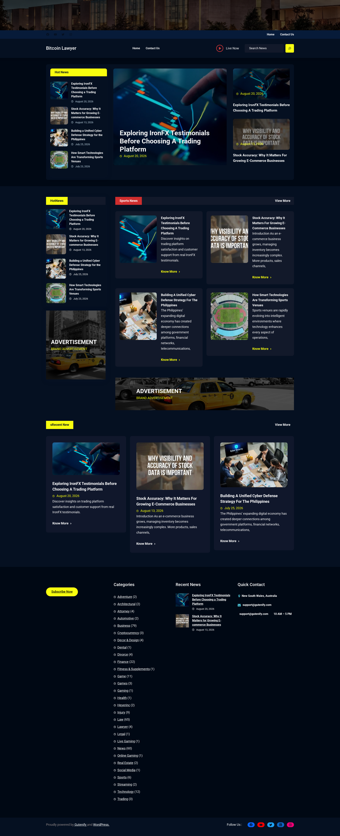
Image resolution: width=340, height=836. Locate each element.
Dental (122, 647)
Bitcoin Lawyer (61, 48)
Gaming (122, 690)
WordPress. (101, 824)
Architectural (126, 604)
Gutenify (80, 824)
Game (121, 676)
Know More (169, 271)
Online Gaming (127, 755)
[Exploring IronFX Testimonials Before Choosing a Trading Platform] (59, 91)
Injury (121, 712)
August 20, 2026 (67, 496)
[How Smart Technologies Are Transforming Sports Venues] (59, 160)
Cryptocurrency (128, 633)
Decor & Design (128, 640)
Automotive (125, 618)
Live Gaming (126, 741)
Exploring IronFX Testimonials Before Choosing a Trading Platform (84, 90)
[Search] (289, 48)
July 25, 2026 (233, 508)
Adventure (124, 597)
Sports (122, 777)
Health (122, 698)
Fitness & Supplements (133, 669)
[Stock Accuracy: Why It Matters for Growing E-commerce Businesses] (59, 116)
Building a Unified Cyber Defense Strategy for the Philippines (87, 135)
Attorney (123, 611)
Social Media (126, 770)
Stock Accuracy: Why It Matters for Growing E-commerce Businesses (86, 113)
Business (123, 625)
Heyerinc (123, 705)
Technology (125, 792)
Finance (123, 662)
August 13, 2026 (151, 511)
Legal (121, 734)
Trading (122, 799)
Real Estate (125, 763)
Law (120, 719)
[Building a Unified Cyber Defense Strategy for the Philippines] (59, 138)
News (121, 748)
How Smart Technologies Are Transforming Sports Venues (87, 157)
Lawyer (122, 727)
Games (122, 683)
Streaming (124, 784)
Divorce (122, 654)
